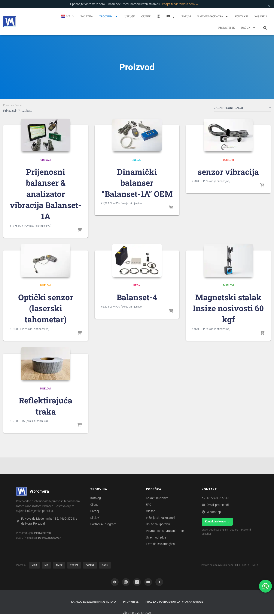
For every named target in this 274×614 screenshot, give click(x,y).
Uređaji (45, 159)
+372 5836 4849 (218, 498)
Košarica (261, 16)
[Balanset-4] (137, 260)
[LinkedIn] (137, 582)
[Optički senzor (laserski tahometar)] (45, 260)
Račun (246, 27)
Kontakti (241, 16)
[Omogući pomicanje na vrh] (265, 605)
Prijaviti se (226, 27)
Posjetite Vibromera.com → (180, 4)
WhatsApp (214, 512)
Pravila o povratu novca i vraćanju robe (174, 601)
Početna (86, 16)
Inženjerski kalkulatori (160, 517)
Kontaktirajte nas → (217, 521)
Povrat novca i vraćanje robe (165, 531)
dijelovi (228, 159)
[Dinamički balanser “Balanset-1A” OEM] (137, 135)
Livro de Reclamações (160, 544)
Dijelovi (95, 517)
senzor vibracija (228, 171)
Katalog (95, 498)
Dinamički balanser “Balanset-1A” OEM (137, 182)
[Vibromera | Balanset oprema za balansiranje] (9, 21)
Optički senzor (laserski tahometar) (45, 308)
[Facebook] (115, 582)
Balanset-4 (137, 297)
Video (170, 16)
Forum (186, 16)
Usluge (130, 16)
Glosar (150, 511)
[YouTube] (148, 582)
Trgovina (106, 16)
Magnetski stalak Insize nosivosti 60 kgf (228, 308)
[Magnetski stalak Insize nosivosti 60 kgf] (228, 260)
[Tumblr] (159, 582)
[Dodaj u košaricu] (79, 230)
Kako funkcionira (210, 16)
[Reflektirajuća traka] (45, 363)
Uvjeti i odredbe (156, 537)
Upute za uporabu (158, 524)
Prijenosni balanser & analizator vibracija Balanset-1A (45, 193)
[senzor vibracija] (228, 135)
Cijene (146, 16)
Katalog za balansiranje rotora (93, 601)
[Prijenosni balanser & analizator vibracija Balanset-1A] (45, 135)
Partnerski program (103, 524)
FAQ (148, 504)
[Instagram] (158, 16)
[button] (116, 16)
